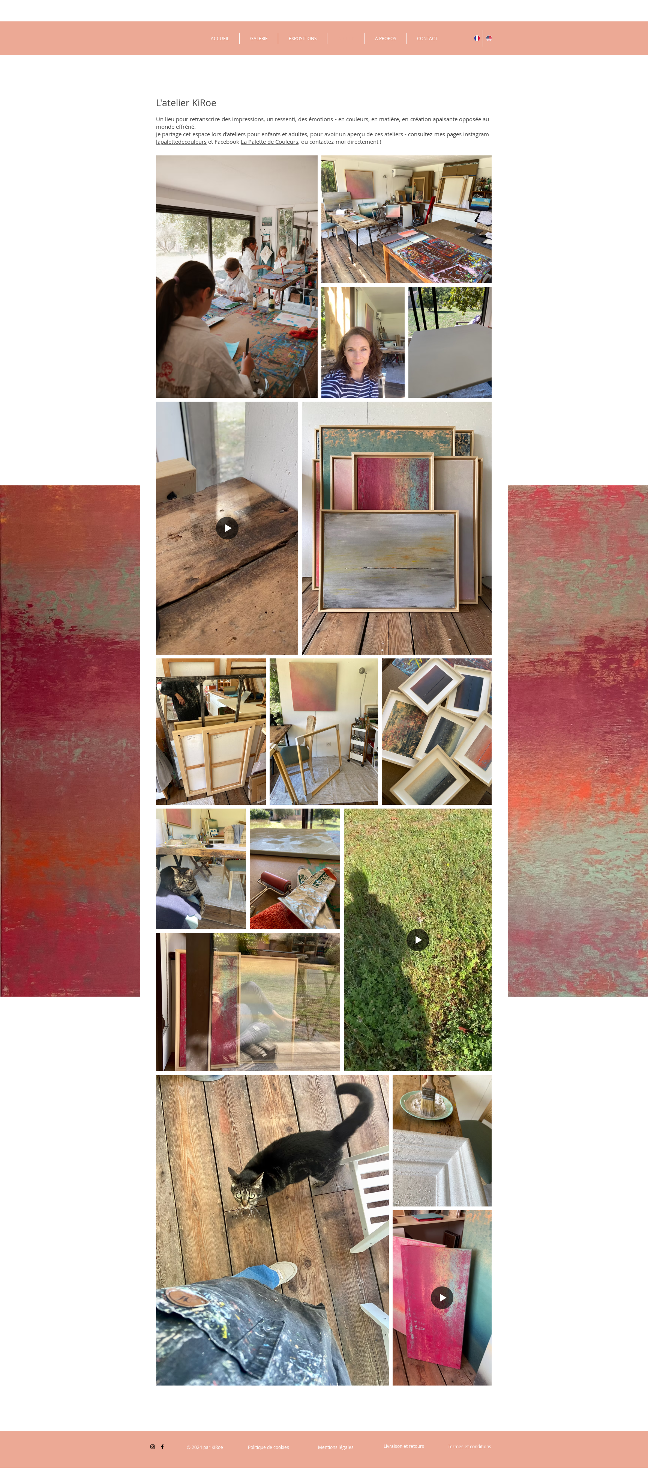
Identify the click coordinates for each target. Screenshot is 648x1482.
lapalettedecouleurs (181, 141)
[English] (489, 38)
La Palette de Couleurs (269, 141)
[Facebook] (162, 1447)
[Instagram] (153, 1447)
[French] (477, 38)
